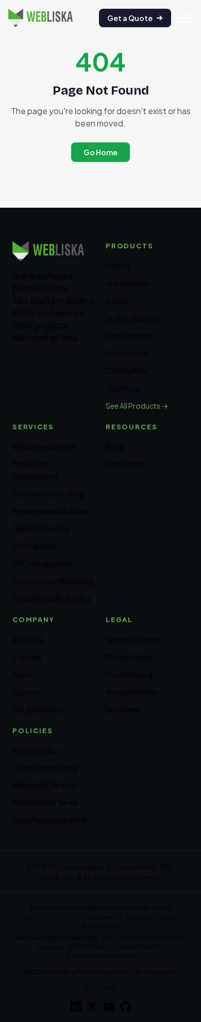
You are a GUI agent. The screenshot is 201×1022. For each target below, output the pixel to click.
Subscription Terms (45, 802)
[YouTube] (109, 1006)
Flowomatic (126, 353)
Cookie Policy (130, 674)
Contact (27, 657)
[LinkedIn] (76, 1006)
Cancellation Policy (45, 767)
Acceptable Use (132, 692)
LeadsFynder (127, 283)
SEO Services (34, 546)
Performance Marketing (52, 581)
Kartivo (118, 265)
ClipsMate (123, 388)
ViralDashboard (132, 318)
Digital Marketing (40, 528)
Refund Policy (35, 750)
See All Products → (137, 405)
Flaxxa (116, 300)
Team (21, 674)
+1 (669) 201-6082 (135, 946)
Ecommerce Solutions (50, 511)
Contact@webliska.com (100, 955)
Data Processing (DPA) (49, 820)
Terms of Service (134, 639)
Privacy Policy (129, 657)
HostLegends (129, 335)
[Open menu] (185, 18)
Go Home (100, 152)
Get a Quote (130, 18)
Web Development (43, 446)
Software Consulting (47, 493)
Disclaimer (123, 709)
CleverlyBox (126, 370)
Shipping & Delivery (44, 785)
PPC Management (42, 563)
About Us (27, 639)
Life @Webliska (37, 709)
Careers (25, 692)
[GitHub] (125, 1006)
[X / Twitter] (92, 1006)
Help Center (126, 463)
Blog (114, 446)
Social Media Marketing (51, 598)
